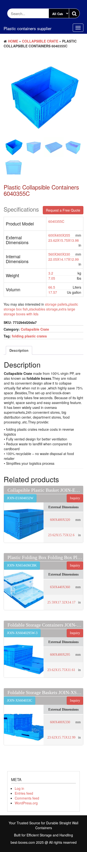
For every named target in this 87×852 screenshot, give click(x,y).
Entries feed (24, 793)
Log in (19, 788)
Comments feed (27, 798)
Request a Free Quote (63, 210)
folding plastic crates (29, 336)
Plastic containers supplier (27, 28)
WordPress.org (26, 802)
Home (13, 41)
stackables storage (43, 309)
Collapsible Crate (40, 41)
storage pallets (56, 304)
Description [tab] (19, 350)
